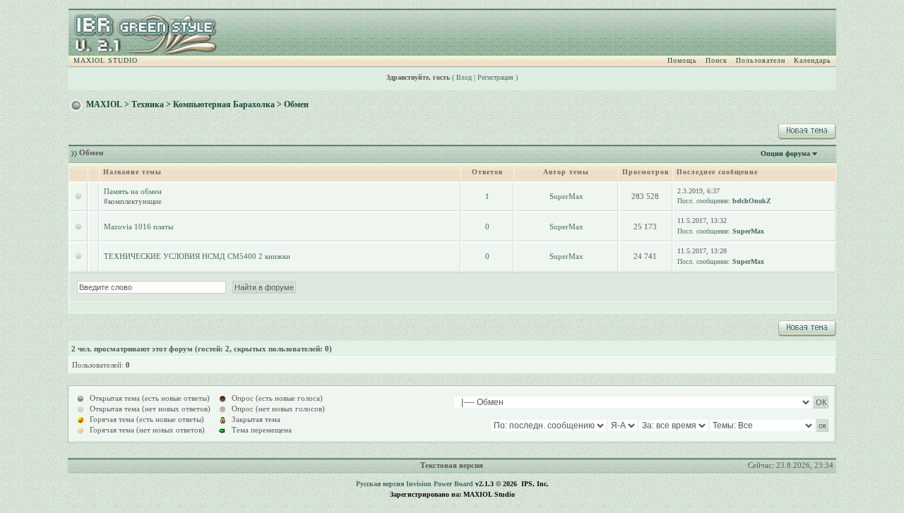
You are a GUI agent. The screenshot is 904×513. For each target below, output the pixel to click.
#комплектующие (133, 201)
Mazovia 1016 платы (138, 226)
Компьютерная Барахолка (224, 104)
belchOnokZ (751, 201)
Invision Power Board (439, 484)
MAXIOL (104, 104)
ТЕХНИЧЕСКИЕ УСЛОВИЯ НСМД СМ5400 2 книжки (197, 256)
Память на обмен (133, 191)
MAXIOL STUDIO (105, 60)
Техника (147, 104)
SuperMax (566, 196)
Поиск (716, 60)
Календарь (812, 60)
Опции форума (785, 153)
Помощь (682, 60)
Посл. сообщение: (703, 201)
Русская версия (380, 484)
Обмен (296, 104)
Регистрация (495, 77)
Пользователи (760, 60)
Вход (464, 77)
